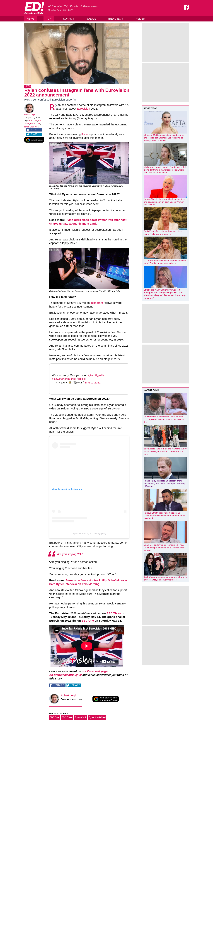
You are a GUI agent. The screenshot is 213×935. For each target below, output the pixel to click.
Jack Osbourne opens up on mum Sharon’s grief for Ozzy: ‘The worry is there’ (165, 578)
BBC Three (113, 613)
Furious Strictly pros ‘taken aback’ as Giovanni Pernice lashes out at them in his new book (164, 515)
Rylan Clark (35, 124)
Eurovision (83, 108)
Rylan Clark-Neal (31, 127)
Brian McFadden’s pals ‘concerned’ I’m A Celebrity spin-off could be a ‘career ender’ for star (165, 548)
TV (49, 18)
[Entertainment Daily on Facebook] (186, 7)
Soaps (68, 18)
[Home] (34, 8)
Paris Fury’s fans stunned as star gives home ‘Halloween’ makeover (163, 232)
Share (34, 130)
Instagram (96, 302)
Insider (140, 18)
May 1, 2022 (93, 382)
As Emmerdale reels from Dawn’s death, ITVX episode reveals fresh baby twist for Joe (164, 419)
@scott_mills (96, 375)
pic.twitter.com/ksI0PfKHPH (69, 379)
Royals (91, 18)
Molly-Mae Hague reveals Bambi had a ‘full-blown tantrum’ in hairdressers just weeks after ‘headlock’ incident (165, 170)
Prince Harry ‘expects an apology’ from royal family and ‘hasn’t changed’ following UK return (164, 483)
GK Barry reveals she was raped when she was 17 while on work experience (165, 262)
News (30, 18)
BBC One (33, 121)
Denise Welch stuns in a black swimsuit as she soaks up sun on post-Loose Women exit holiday (164, 202)
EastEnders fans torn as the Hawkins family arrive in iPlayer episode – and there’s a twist (165, 451)
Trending (115, 18)
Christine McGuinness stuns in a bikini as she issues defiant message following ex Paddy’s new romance (164, 138)
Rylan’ (85, 134)
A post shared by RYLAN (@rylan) (89, 533)
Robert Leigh (29, 115)
